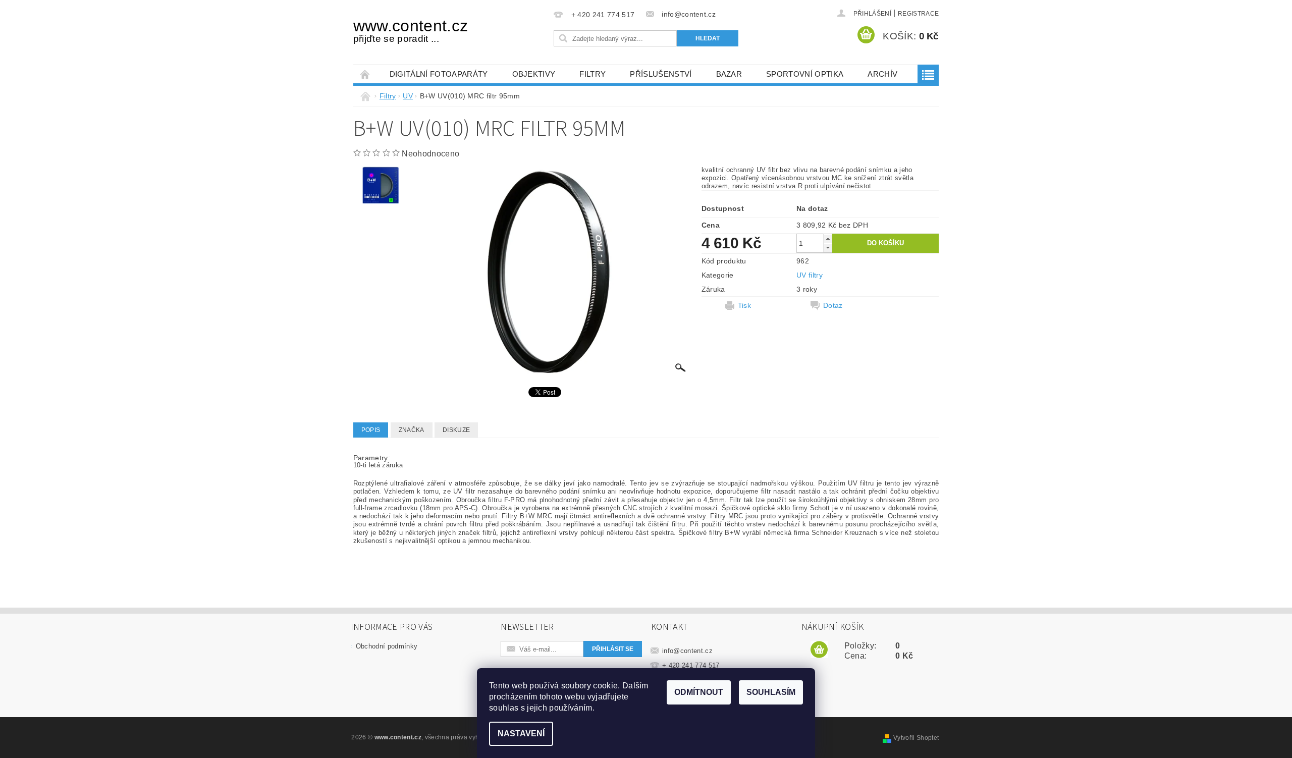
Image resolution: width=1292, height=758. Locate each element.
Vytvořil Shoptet (916, 737)
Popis (371, 430)
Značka (411, 430)
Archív (882, 74)
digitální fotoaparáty (439, 74)
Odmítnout (698, 692)
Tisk (744, 305)
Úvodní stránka (365, 74)
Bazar (729, 74)
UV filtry (809, 275)
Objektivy (534, 74)
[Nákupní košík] (819, 650)
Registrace (918, 13)
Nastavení (521, 733)
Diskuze (456, 430)
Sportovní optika (804, 74)
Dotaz (833, 305)
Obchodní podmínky (386, 646)
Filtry (592, 74)
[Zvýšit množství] (827, 238)
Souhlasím (770, 692)
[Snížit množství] (827, 247)
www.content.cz (410, 30)
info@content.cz (687, 651)
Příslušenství (660, 74)
